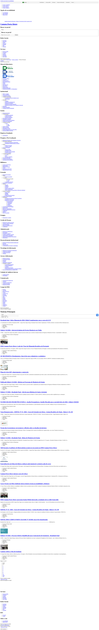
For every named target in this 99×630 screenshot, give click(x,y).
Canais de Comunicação (7, 282)
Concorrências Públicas (9, 264)
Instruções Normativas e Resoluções (11, 142)
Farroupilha (5, 295)
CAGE (6, 123)
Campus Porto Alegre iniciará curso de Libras (14, 474)
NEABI (6, 185)
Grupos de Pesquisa (6, 147)
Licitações (4, 52)
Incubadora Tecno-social (9, 199)
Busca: (2, 34)
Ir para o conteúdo (6, 4)
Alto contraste (5, 13)
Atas (8, 124)
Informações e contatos (7, 217)
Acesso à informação (60, 2)
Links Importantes (6, 224)
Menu (2, 60)
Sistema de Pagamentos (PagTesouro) (9, 236)
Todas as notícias (15, 59)
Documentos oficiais (6, 81)
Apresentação (5, 135)
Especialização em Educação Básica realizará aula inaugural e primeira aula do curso (25, 464)
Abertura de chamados (7, 251)
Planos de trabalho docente (7, 225)
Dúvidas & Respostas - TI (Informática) (10, 88)
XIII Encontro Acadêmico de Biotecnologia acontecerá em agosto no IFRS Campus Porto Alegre (28, 448)
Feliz (4, 296)
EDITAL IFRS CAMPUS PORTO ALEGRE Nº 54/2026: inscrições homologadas (24, 519)
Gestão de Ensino (8, 116)
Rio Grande (5, 300)
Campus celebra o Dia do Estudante (10, 551)
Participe (53, 2)
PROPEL (7, 194)
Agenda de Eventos (6, 283)
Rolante (4, 301)
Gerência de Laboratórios (7, 121)
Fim (3, 576)
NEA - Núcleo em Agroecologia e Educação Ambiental (15, 190)
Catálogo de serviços (6, 252)
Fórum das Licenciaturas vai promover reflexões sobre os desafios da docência (23, 428)
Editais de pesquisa (8, 145)
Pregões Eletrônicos (8, 265)
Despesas (4, 260)
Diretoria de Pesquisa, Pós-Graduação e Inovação (14, 105)
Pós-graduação (5, 84)
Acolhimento (5, 226)
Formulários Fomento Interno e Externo (12, 143)
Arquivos (4, 281)
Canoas (4, 292)
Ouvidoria (4, 55)
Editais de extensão (8, 176)
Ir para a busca (6, 6)
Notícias (8, 204)
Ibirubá (4, 297)
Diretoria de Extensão (9, 103)
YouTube (4, 608)
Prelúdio (6, 193)
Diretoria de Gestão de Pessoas (10, 104)
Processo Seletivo (6, 78)
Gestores (4, 261)
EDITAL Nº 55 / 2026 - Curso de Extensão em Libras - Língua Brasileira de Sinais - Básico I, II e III (29, 509)
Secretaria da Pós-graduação (8, 159)
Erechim (4, 294)
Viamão (4, 305)
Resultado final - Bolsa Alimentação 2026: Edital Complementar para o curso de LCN (25, 320)
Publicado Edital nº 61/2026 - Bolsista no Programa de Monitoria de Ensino (22, 382)
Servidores (5, 106)
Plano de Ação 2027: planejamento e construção (14, 372)
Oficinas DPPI (7, 149)
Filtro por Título (4, 315)
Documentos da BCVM (7, 168)
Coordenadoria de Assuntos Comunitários (10, 245)
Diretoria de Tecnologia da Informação (10, 250)
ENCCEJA (5, 85)
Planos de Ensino (6, 127)
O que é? (4, 615)
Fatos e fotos (7, 192)
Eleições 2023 (5, 86)
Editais (4, 82)
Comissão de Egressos (9, 181)
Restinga (4, 299)
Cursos (4, 83)
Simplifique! (42, 2)
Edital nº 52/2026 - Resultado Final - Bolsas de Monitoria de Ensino (20, 438)
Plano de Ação (5, 244)
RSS (3, 609)
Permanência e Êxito (6, 128)
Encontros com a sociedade (10, 151)
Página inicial (8, 59)
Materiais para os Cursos (7, 169)
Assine (4, 616)
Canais (72, 2)
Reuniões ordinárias (8, 156)
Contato (4, 53)
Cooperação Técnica (6, 259)
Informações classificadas (7, 262)
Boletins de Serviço (6, 258)
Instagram (4, 605)
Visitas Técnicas (6, 126)
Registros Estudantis (8, 117)
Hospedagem (9, 202)
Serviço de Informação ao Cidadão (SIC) (10, 269)
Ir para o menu (6, 5)
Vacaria (4, 303)
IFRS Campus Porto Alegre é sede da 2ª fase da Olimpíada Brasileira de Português (24, 346)
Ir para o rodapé (6, 7)
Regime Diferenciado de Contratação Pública (13, 268)
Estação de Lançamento (9, 200)
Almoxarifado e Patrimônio (8, 235)
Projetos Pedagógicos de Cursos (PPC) (10, 129)
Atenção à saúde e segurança (8, 223)
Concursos (5, 79)
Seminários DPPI (8, 150)
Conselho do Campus (7, 95)
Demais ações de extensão (9, 195)
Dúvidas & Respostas (7, 87)
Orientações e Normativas (7, 182)
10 (3, 574)
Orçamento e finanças (7, 233)
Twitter (4, 606)
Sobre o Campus (6, 93)
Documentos (9, 205)
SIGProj (4, 211)
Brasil (25, 2)
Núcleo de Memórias (9, 189)
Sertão (4, 302)
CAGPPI (6, 154)
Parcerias (4, 243)
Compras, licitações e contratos (8, 234)
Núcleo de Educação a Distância (8, 120)
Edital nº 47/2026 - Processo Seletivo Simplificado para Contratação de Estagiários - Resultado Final (29, 535)
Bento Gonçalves (6, 291)
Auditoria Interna (6, 274)
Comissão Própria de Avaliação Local (12, 97)
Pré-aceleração (10, 201)
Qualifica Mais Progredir (7, 196)
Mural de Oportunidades (7, 208)
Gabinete (6, 101)
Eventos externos (8, 152)
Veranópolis (5, 304)
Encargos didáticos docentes (8, 130)
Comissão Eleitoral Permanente (8, 108)
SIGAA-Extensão (6, 212)
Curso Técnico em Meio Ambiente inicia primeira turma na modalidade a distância (24, 483)
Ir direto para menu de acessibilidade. (7, 0)
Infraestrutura (5, 237)
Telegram (4, 607)
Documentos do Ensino (7, 118)
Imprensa (4, 54)
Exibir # (3, 317)
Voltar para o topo (3, 579)
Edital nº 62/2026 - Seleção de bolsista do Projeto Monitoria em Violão (21, 330)
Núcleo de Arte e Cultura (9, 188)
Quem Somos (5, 165)
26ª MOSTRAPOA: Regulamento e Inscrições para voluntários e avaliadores (22, 356)
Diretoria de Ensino (6, 113)
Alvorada (4, 290)
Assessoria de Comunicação (8, 280)
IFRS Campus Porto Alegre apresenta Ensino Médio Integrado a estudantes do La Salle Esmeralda (29, 499)
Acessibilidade (5, 12)
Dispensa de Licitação (9, 267)
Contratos (7, 266)
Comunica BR (48, 2)
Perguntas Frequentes (6, 157)
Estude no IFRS (6, 80)
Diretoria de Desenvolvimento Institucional (10, 242)
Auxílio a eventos (8, 146)
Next (4, 575)
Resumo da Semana (6, 284)
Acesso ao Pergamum (7, 164)
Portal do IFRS (5, 51)
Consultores (9, 203)
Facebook (4, 604)
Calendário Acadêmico (7, 119)
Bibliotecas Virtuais (6, 166)
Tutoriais (4, 253)
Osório (4, 298)
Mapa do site (5, 14)
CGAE (8, 179)
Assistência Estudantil (9, 115)
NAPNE (6, 187)
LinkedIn (4, 610)
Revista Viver (5, 207)
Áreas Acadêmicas (6, 94)
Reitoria (4, 289)
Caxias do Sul (5, 293)
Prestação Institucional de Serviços (9, 209)
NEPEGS (7, 186)
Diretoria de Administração (10, 102)
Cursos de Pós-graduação (7, 158)
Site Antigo (5, 56)
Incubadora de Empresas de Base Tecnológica (13, 198)
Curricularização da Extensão (8, 206)
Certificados (5, 210)
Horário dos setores (6, 107)
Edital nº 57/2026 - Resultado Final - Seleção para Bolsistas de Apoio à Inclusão (23, 392)
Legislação (68, 2)
